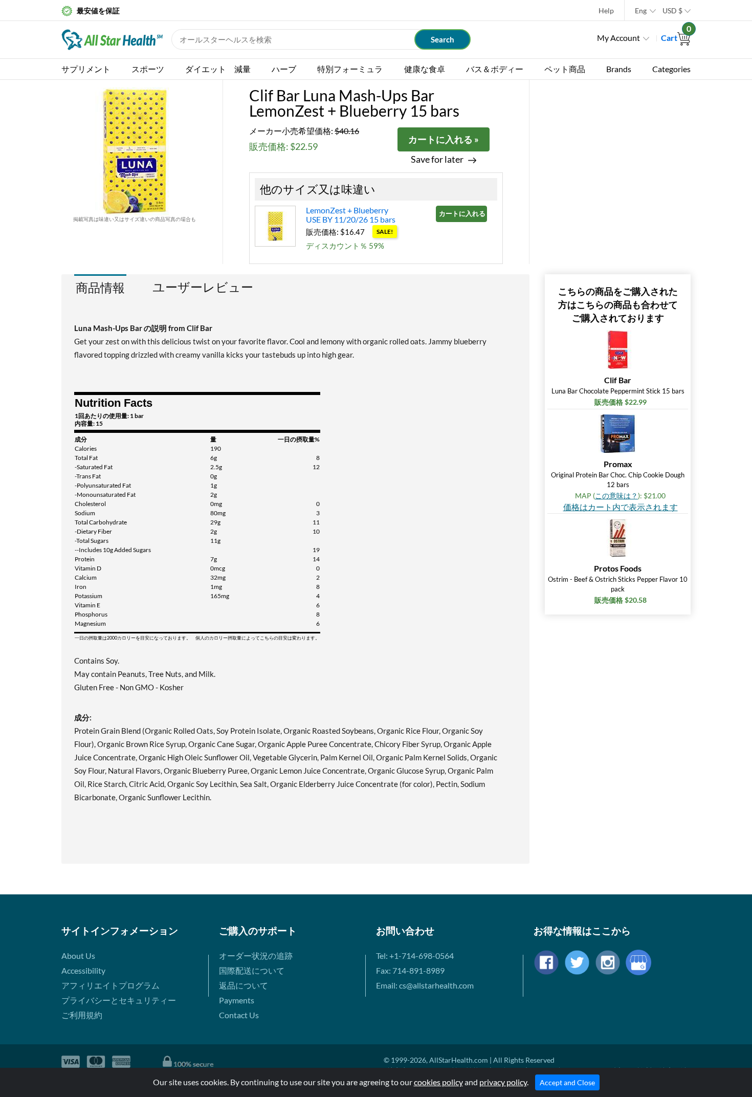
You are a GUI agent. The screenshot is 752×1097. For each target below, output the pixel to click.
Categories (671, 69)
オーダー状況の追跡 (256, 955)
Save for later (437, 159)
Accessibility (83, 970)
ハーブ (284, 69)
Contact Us (239, 1015)
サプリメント (85, 69)
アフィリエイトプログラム (110, 985)
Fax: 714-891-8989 (410, 970)
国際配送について (251, 970)
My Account (618, 37)
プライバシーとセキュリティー (118, 1000)
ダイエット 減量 (218, 69)
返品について (243, 985)
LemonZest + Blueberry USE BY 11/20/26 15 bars (350, 214)
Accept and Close (567, 1082)
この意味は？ (616, 495)
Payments (236, 1000)
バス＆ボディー (494, 69)
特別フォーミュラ (350, 69)
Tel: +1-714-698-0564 (415, 955)
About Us (78, 955)
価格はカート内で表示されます (620, 507)
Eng (641, 10)
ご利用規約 (81, 1015)
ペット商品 (564, 69)
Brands (618, 69)
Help (606, 10)
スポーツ (147, 69)
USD (672, 10)
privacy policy (503, 1082)
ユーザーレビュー (202, 287)
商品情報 (100, 287)
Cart (676, 37)
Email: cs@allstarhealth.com (425, 985)
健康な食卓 (424, 69)
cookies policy (438, 1082)
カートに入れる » (443, 139)
